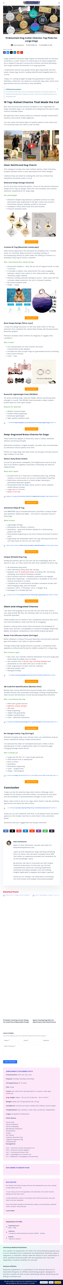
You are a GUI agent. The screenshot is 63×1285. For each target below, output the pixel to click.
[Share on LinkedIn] (14, 52)
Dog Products (32, 45)
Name (6, 1040)
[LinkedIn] (25, 831)
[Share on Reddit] (18, 52)
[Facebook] (5, 831)
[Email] (51, 831)
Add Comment (10, 1046)
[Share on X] (11, 52)
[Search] (3, 3)
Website (46, 1040)
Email (26, 1040)
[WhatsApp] (45, 831)
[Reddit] (32, 831)
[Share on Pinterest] (21, 52)
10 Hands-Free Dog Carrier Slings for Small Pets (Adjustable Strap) (16, 1021)
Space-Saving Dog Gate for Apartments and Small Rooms (44, 1021)
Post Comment (10, 1062)
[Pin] (31, 423)
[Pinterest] (19, 831)
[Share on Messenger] (8, 52)
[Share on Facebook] (4, 52)
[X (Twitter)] (12, 831)
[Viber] (38, 831)
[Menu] (59, 3)
